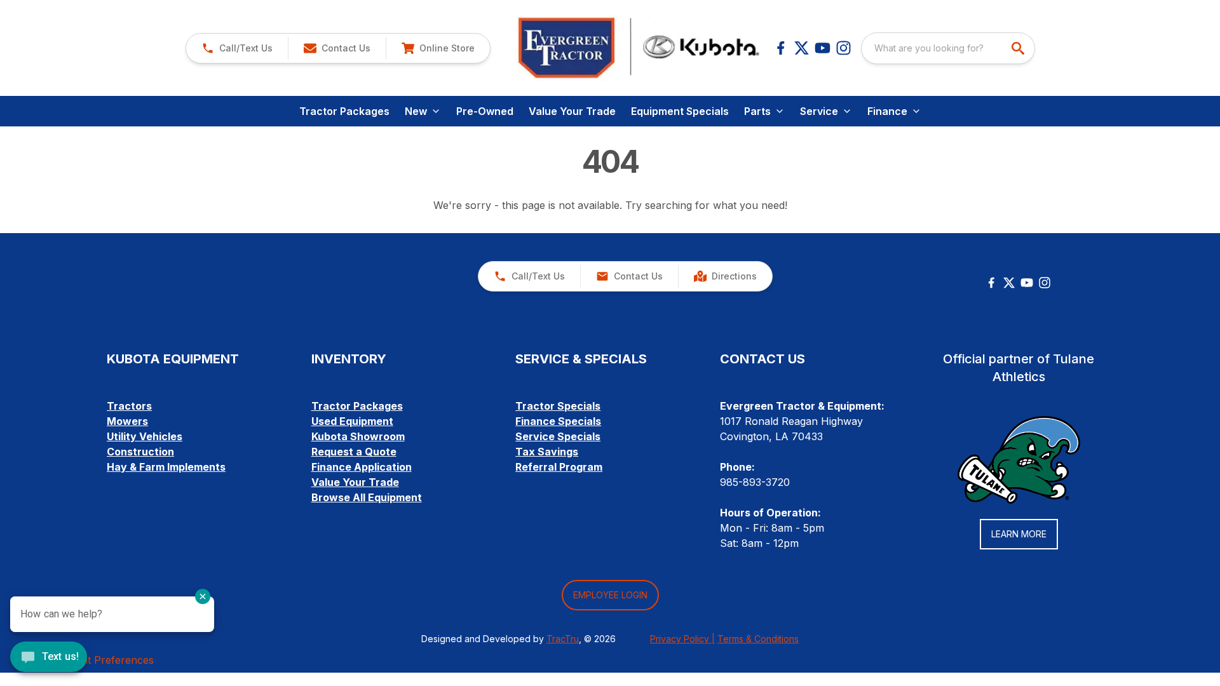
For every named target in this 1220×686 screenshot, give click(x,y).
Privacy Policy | (682, 638)
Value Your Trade (572, 111)
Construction (140, 451)
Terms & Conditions (758, 638)
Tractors (129, 406)
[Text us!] (48, 658)
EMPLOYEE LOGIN (610, 594)
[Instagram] (843, 48)
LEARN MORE (1019, 533)
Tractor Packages (344, 111)
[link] (438, 48)
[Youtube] (822, 48)
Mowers (127, 421)
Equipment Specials (680, 111)
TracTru (562, 638)
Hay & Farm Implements (166, 467)
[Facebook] (781, 48)
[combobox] (948, 48)
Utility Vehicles (144, 436)
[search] (1019, 48)
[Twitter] (1009, 282)
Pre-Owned (484, 111)
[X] (802, 48)
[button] (237, 48)
